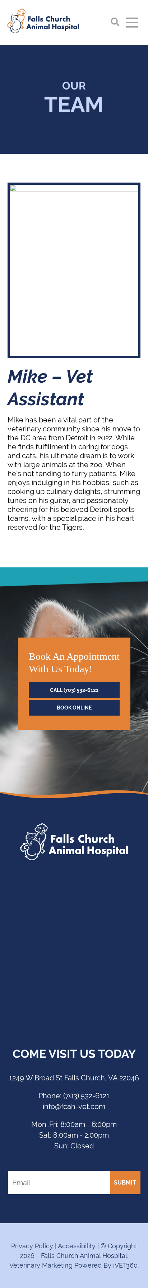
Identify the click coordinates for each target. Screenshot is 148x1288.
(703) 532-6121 (74, 1095)
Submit (125, 1182)
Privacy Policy (32, 1246)
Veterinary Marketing (41, 1265)
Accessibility (77, 1246)
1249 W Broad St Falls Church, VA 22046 (74, 1078)
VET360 (125, 1265)
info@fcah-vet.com (74, 1106)
